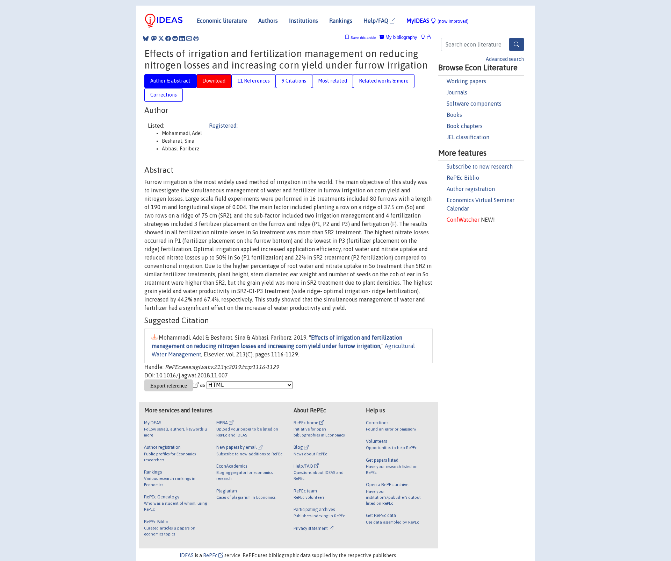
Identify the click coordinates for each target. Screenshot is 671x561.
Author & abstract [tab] (170, 81)
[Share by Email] (189, 38)
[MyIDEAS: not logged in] (425, 37)
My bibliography (400, 37)
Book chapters (465, 126)
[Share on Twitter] (161, 38)
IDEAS (187, 555)
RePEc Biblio (463, 178)
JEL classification (468, 137)
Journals (457, 92)
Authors (268, 20)
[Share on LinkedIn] (182, 38)
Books (454, 115)
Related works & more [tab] (384, 81)
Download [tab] (213, 81)
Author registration (471, 189)
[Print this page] (196, 38)
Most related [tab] (332, 81)
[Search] (516, 44)
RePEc (210, 555)
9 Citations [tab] (294, 81)
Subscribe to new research (480, 166)
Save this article (363, 38)
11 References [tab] (253, 81)
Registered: (223, 125)
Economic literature (222, 20)
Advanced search (505, 59)
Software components (474, 103)
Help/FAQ (376, 20)
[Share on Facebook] (168, 38)
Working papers (466, 81)
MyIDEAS (437, 20)
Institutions (303, 20)
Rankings (340, 20)
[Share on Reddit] (175, 38)
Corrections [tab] (163, 95)
